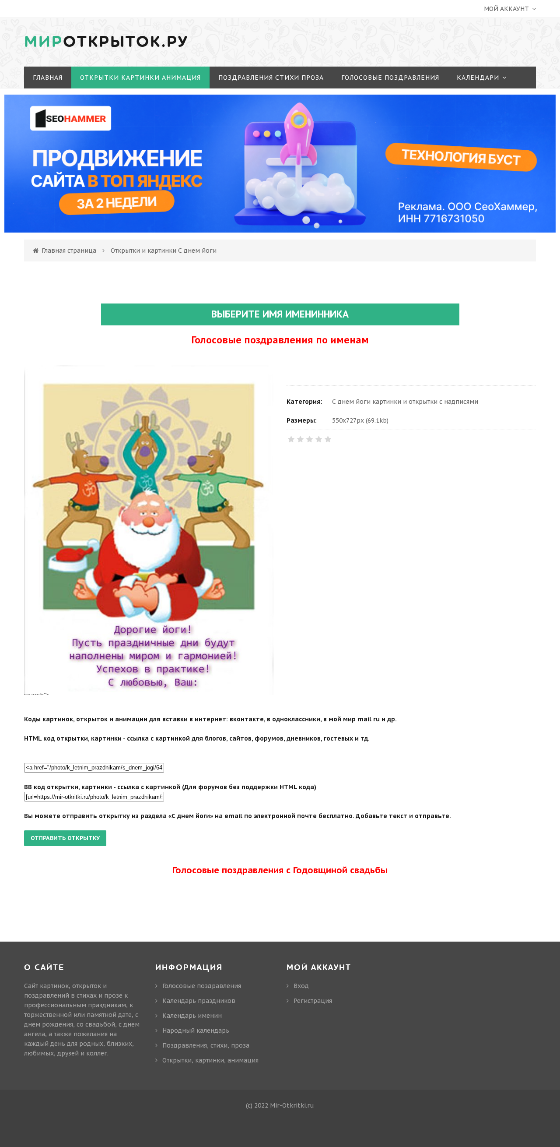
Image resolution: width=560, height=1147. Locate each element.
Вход (301, 986)
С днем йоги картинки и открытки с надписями (405, 402)
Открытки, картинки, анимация (210, 1060)
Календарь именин (192, 1016)
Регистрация (313, 1001)
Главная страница (69, 250)
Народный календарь (195, 1030)
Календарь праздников (198, 1001)
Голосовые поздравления (201, 986)
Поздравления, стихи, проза (205, 1045)
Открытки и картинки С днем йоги (164, 250)
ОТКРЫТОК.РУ (106, 42)
